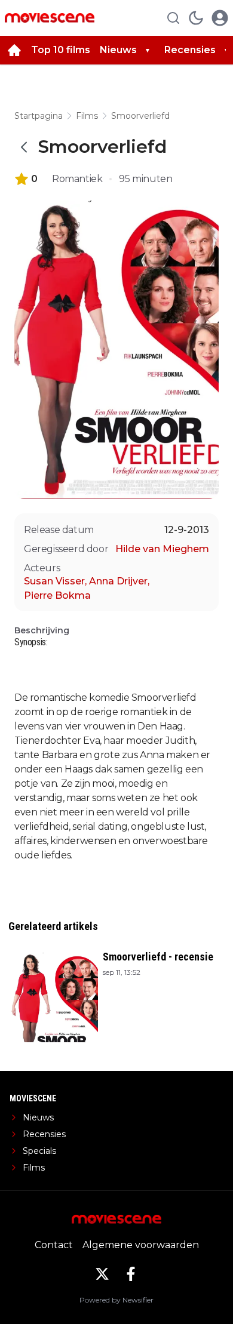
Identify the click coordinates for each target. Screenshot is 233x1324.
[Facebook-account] (131, 1274)
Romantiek (77, 178)
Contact (54, 1245)
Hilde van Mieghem (162, 549)
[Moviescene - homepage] (49, 17)
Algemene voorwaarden (140, 1245)
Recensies (190, 50)
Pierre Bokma (57, 595)
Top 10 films (60, 50)
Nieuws (118, 50)
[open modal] (219, 18)
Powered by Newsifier (116, 1299)
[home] (14, 50)
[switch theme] (196, 18)
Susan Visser (55, 581)
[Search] (173, 18)
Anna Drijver (119, 581)
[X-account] (102, 1274)
